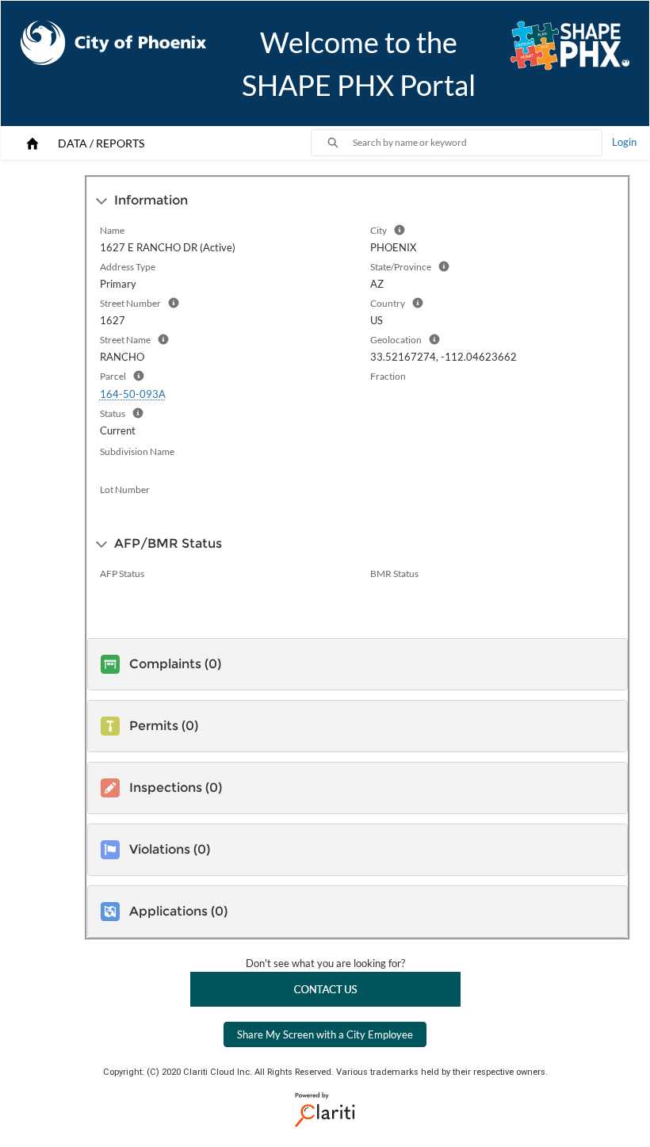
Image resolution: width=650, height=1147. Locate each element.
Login (624, 142)
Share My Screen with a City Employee (325, 1034)
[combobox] (477, 142)
